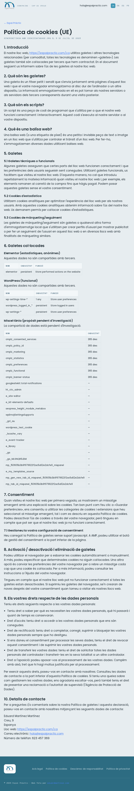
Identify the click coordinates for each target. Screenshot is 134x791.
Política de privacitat (118, 768)
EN (118, 5)
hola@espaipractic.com (93, 5)
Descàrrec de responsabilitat (86, 768)
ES (123, 5)
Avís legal (37, 768)
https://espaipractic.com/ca (49, 53)
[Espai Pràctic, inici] (10, 768)
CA (113, 5)
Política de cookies (56, 768)
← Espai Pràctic (12, 23)
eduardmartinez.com (58, 783)
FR (128, 5)
